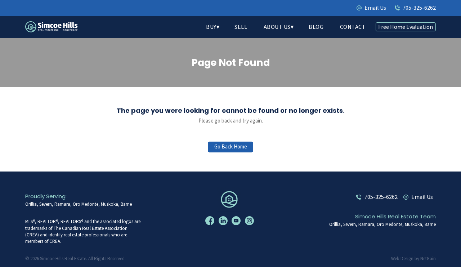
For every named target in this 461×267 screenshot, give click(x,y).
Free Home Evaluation (405, 27)
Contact (353, 27)
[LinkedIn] (224, 220)
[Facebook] (210, 220)
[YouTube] (237, 220)
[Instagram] (250, 220)
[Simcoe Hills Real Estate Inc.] (230, 199)
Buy (211, 27)
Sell (240, 27)
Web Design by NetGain (413, 258)
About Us (277, 27)
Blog (316, 27)
